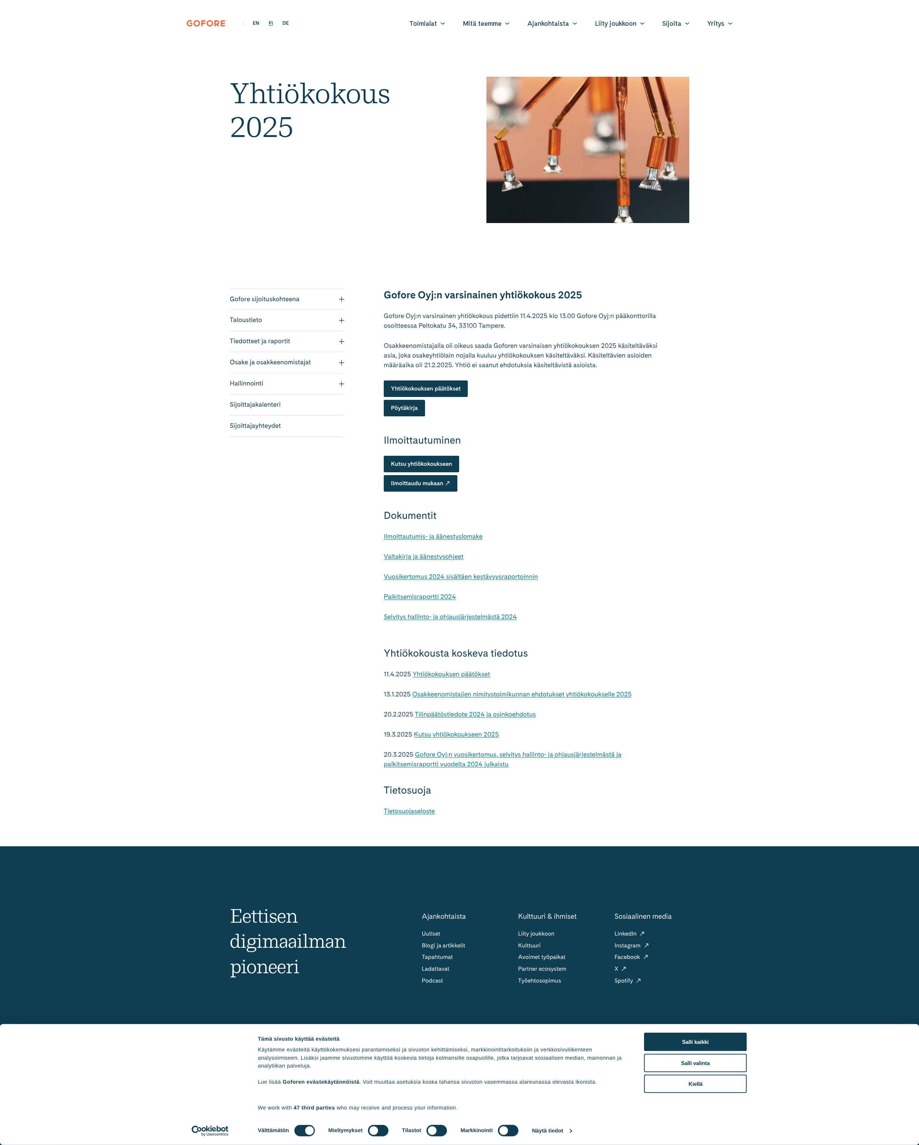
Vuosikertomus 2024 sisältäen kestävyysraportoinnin (461, 577)
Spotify (625, 980)
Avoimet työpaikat (541, 957)
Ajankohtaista (548, 23)
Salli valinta (695, 1063)
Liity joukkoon (615, 23)
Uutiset (431, 933)
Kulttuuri (529, 945)
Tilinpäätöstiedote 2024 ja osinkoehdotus (475, 714)
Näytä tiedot (547, 1131)
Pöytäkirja (404, 407)
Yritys (715, 23)
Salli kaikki (695, 1042)
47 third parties (314, 1107)
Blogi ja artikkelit (443, 945)
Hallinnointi (246, 383)
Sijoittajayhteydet (255, 426)
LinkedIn (626, 933)
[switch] (378, 1130)
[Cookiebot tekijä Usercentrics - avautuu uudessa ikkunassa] (210, 1131)
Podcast (432, 980)
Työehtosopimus (539, 980)
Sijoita (671, 23)
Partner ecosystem (542, 968)
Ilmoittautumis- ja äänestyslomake (433, 536)
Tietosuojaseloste (409, 811)
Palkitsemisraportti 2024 (420, 597)
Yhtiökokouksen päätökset (426, 388)
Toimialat (423, 23)
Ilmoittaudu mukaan (417, 483)
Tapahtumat (437, 957)
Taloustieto (246, 320)
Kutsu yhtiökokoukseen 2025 (456, 734)
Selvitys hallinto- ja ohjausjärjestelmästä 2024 (450, 617)
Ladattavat (435, 968)
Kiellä (696, 1084)
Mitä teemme (482, 23)
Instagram (628, 945)
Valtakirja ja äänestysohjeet (423, 556)
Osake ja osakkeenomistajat (270, 362)
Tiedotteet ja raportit (260, 341)
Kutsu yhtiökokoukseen (421, 463)
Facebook (628, 957)
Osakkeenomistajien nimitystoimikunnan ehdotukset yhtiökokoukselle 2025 (522, 694)
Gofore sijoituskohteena (264, 299)
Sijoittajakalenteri (255, 404)
